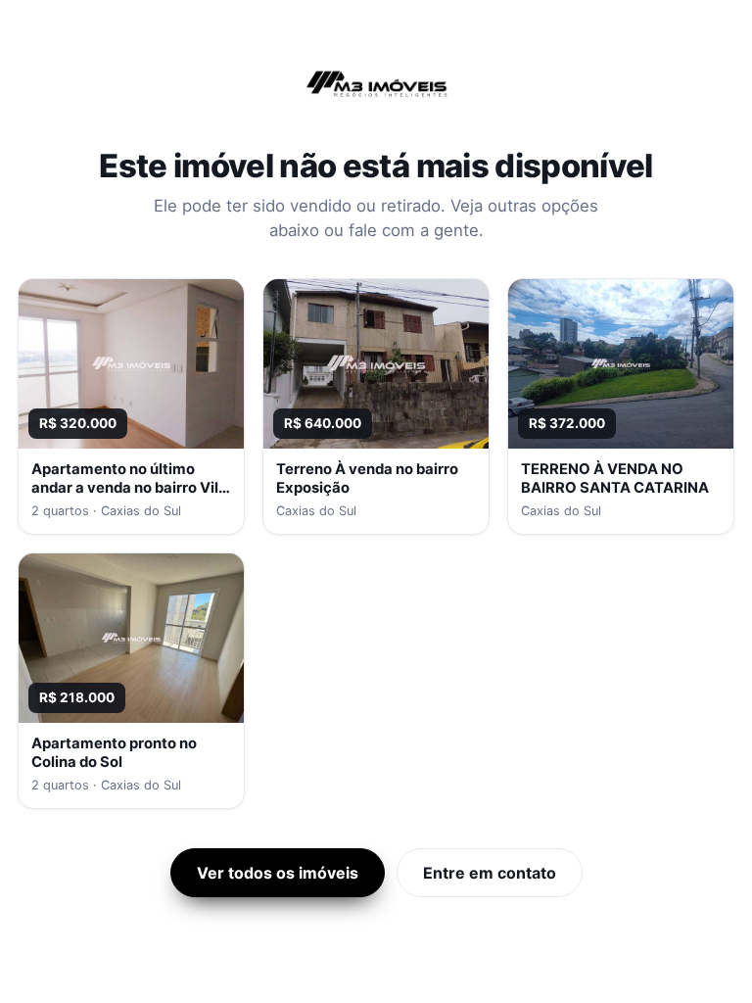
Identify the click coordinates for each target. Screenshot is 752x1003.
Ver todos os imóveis (277, 873)
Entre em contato (489, 873)
